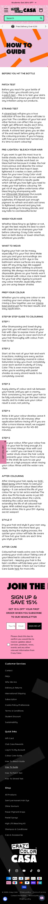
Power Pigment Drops (15, 812)
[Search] (41, 18)
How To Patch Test (13, 773)
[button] (6, 10)
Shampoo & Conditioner (16, 829)
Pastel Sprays (11, 818)
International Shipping (15, 693)
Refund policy (34, 895)
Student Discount (13, 716)
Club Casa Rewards (14, 744)
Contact (8, 670)
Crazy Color (13, 892)
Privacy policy (25, 892)
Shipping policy (25, 899)
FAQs (7, 676)
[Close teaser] (5, 441)
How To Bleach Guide (15, 761)
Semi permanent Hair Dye (17, 800)
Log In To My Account (15, 750)
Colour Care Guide (13, 755)
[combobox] (24, 18)
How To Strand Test (14, 779)
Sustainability (11, 722)
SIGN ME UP (34, 626)
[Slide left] (2, 26)
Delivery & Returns (13, 688)
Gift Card (9, 738)
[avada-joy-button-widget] (42, 898)
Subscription (11, 699)
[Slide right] (45, 26)
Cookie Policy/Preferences (17, 705)
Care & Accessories (14, 835)
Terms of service (39, 892)
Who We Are (11, 682)
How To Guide (11, 767)
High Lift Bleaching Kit (15, 823)
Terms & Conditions (14, 711)
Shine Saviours (12, 806)
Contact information (18, 895)
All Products (11, 795)
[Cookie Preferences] (5, 899)
